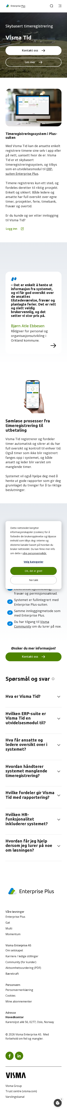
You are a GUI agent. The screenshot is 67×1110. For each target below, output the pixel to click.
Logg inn (11, 229)
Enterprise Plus (15, 917)
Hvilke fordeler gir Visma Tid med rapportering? (29, 795)
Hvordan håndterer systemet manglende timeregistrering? (26, 771)
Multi (8, 928)
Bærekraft (12, 974)
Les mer (30, 62)
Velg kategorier (33, 561)
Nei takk (33, 580)
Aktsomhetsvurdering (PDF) (23, 968)
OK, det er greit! (33, 571)
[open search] (51, 6)
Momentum (12, 934)
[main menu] (60, 6)
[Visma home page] (33, 1075)
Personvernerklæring (19, 990)
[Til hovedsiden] (15, 6)
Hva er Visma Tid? (22, 696)
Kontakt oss (30, 50)
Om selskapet (14, 950)
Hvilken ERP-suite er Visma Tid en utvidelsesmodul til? (25, 718)
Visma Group (13, 1086)
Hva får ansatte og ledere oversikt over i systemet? (26, 745)
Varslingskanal (14, 1097)
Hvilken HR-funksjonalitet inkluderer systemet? (26, 819)
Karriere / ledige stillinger (21, 956)
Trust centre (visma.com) (21, 1091)
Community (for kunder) (20, 962)
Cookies (10, 995)
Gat (7, 922)
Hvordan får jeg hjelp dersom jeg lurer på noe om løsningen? (28, 845)
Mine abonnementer (18, 1001)
